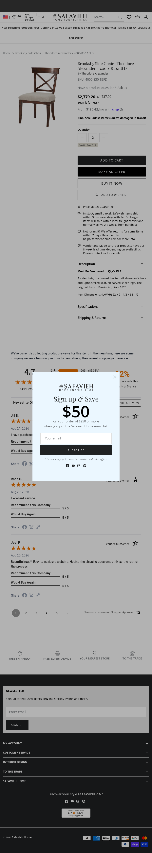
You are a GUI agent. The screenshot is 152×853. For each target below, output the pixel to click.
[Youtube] (73, 465)
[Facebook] (67, 465)
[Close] (114, 377)
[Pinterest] (84, 465)
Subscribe (76, 450)
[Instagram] (78, 465)
